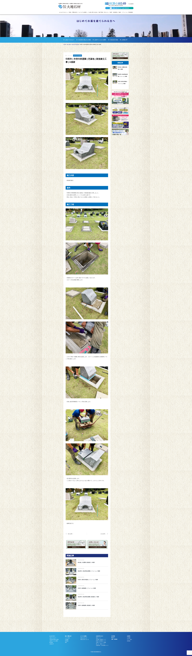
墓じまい (106, 12)
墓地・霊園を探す (73, 12)
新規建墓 (131, 12)
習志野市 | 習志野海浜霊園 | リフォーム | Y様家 (89, 571)
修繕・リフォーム (123, 12)
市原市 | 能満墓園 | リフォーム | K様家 (87, 588)
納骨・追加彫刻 (113, 12)
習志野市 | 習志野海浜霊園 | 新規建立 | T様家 (88, 596)
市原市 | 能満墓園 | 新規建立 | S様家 (86, 605)
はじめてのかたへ (63, 12)
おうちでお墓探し (83, 12)
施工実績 (101, 12)
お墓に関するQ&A (93, 12)
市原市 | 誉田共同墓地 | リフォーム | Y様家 (88, 579)
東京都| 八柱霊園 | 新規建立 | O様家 (86, 562)
